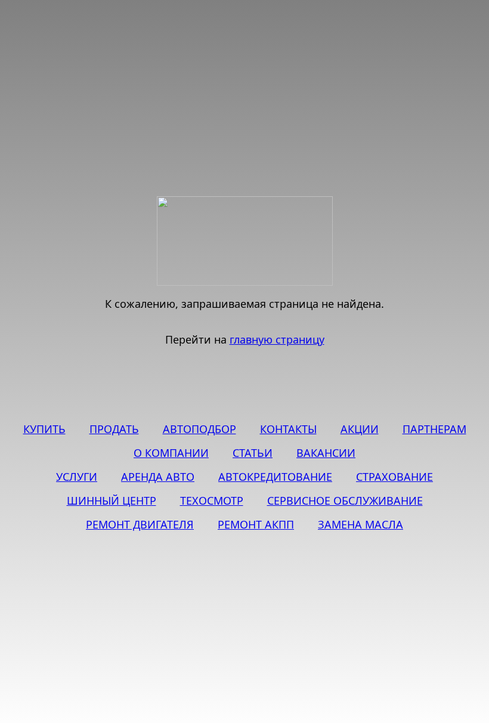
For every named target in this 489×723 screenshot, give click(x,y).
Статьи (253, 453)
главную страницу (277, 339)
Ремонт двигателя (140, 524)
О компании (171, 453)
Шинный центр (111, 500)
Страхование (394, 476)
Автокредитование (275, 476)
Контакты (288, 429)
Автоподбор (199, 429)
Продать (114, 429)
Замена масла (360, 524)
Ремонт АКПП (256, 524)
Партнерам (434, 429)
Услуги (76, 476)
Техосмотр (211, 500)
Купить (44, 429)
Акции (360, 429)
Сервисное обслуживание (345, 500)
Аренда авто (157, 476)
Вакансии (325, 453)
